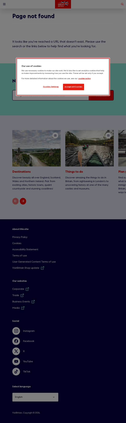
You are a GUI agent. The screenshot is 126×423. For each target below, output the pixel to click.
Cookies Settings (51, 87)
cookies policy (84, 78)
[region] (63, 77)
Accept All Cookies (73, 87)
